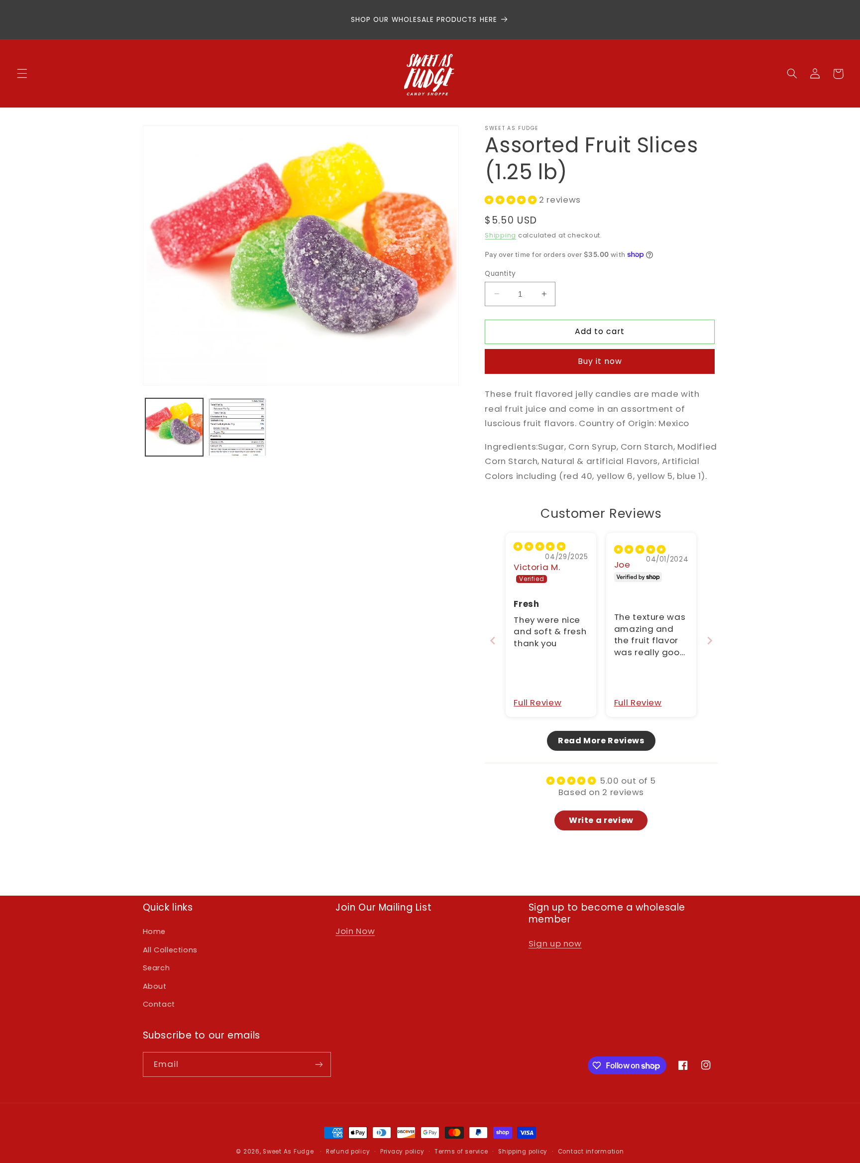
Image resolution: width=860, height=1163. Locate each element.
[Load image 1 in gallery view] (174, 427)
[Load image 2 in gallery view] (238, 427)
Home (154, 931)
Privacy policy (402, 1152)
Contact (159, 1004)
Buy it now (600, 360)
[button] (21, 73)
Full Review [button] (537, 702)
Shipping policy (522, 1152)
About (155, 986)
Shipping (500, 235)
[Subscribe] (318, 1064)
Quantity (500, 273)
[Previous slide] (493, 640)
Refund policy (348, 1152)
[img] (539, 546)
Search (156, 968)
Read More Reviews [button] (601, 740)
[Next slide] (710, 640)
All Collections (170, 950)
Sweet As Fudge (288, 1152)
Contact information (591, 1152)
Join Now (355, 931)
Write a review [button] (601, 819)
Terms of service (461, 1152)
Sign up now (555, 943)
